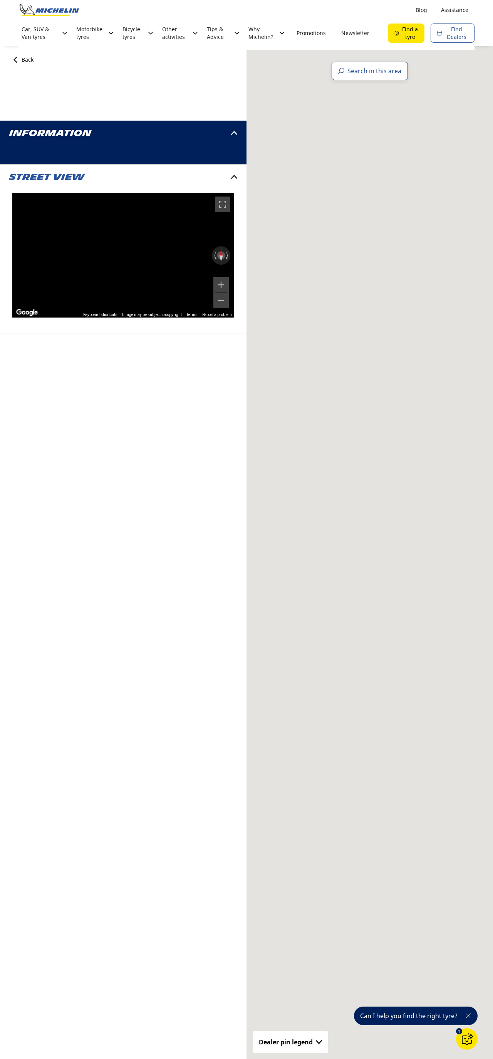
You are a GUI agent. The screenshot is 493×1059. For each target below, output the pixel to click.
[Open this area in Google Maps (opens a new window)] (27, 313)
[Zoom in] (221, 284)
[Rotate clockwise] (227, 255)
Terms (192, 315)
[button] (459, 1031)
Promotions (311, 33)
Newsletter (355, 33)
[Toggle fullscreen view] (222, 204)
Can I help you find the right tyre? (409, 1016)
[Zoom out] (221, 300)
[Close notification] (468, 1016)
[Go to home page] (49, 10)
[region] (123, 255)
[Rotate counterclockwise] (214, 255)
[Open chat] (467, 1039)
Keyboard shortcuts (100, 315)
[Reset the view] (221, 255)
